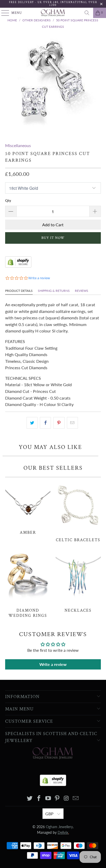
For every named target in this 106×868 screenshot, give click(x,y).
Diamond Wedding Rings (27, 584)
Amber (27, 507)
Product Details (19, 291)
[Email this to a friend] (72, 423)
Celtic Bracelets (78, 511)
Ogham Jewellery (59, 827)
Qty (8, 200)
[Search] (87, 13)
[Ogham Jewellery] (53, 13)
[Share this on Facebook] (45, 423)
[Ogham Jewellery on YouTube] (48, 798)
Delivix (63, 832)
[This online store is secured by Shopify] (18, 266)
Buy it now (53, 238)
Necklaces (78, 581)
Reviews (81, 291)
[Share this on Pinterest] (58, 423)
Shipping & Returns (54, 291)
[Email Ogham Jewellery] (76, 798)
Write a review (53, 664)
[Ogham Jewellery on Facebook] (39, 798)
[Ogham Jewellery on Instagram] (66, 798)
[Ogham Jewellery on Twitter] (30, 798)
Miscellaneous (18, 145)
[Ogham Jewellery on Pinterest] (57, 798)
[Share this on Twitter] (32, 423)
